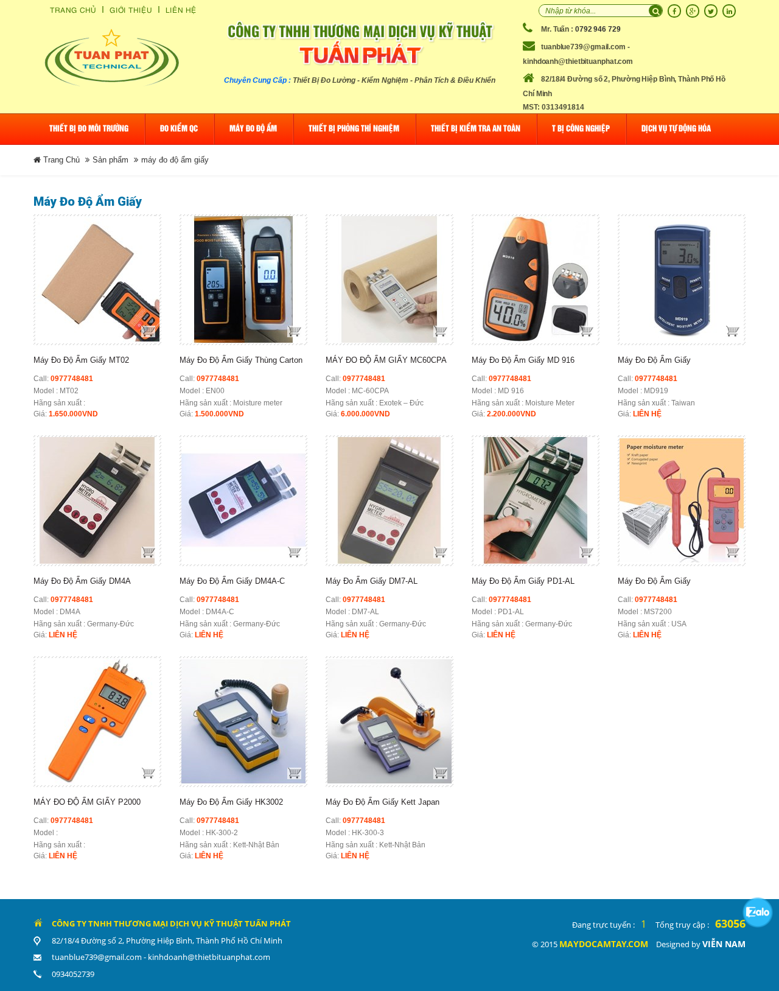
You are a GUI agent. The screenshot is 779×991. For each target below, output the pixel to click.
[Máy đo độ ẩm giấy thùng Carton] (243, 279)
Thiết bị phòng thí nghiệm (354, 128)
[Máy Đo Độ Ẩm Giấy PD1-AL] (535, 500)
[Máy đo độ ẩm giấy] (682, 500)
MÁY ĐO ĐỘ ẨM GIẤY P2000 (87, 802)
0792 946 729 (598, 29)
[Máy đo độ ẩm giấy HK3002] (243, 721)
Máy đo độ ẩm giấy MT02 (81, 360)
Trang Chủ (73, 9)
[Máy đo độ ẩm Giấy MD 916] (535, 279)
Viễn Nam (724, 944)
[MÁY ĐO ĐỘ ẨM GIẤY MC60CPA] (389, 279)
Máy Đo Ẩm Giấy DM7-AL (371, 581)
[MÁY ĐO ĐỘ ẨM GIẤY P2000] (97, 721)
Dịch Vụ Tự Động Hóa (676, 128)
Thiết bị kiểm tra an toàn (475, 128)
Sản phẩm (110, 159)
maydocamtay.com (603, 944)
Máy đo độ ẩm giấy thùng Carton (241, 360)
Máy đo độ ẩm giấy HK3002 (231, 802)
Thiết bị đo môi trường (88, 128)
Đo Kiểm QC (179, 128)
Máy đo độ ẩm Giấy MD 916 (523, 360)
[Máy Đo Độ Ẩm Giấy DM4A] (97, 500)
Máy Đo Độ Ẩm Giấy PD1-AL (523, 581)
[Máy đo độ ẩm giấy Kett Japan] (389, 721)
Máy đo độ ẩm (253, 128)
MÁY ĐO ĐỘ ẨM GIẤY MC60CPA (386, 360)
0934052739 (73, 973)
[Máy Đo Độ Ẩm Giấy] (682, 279)
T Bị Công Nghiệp (581, 128)
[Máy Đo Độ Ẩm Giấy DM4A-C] (243, 500)
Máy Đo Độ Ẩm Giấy (654, 360)
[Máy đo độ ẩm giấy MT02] (97, 279)
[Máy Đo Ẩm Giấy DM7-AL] (389, 500)
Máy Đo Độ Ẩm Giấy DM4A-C (232, 581)
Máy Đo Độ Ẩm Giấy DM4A (82, 581)
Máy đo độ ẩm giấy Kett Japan (382, 802)
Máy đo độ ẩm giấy (654, 581)
